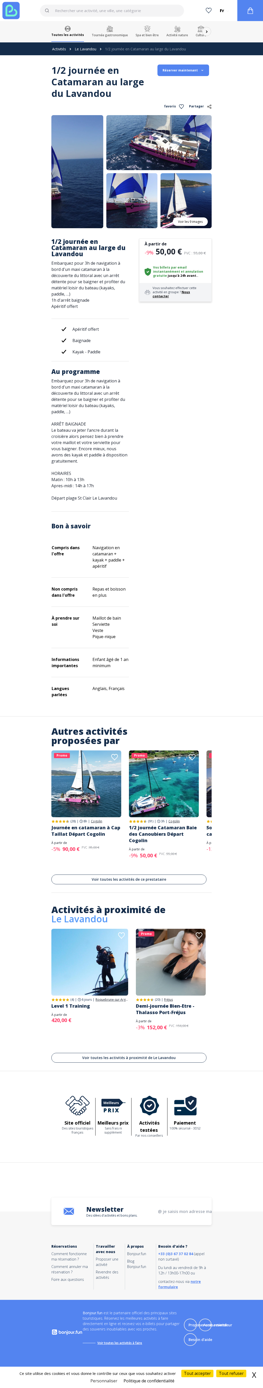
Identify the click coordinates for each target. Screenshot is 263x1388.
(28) (73, 821)
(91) (150, 821)
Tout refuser (231, 1373)
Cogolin (96, 821)
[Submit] (49, 10)
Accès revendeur (217, 1324)
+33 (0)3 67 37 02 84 (175, 1253)
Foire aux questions (67, 1279)
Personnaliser (103, 1381)
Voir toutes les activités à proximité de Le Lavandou (129, 1057)
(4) (72, 999)
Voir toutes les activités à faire (119, 1343)
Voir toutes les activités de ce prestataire (129, 879)
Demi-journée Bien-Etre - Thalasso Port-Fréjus (165, 1009)
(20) (157, 999)
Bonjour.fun (136, 1253)
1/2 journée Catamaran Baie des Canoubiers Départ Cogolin (163, 833)
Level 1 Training (70, 1006)
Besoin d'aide (200, 1339)
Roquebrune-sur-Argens (112, 1000)
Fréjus (168, 1000)
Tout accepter (197, 1373)
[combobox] (112, 10)
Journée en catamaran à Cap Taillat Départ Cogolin (85, 830)
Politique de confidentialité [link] (149, 1381)
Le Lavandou (85, 49)
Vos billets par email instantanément (170, 269)
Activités (59, 49)
